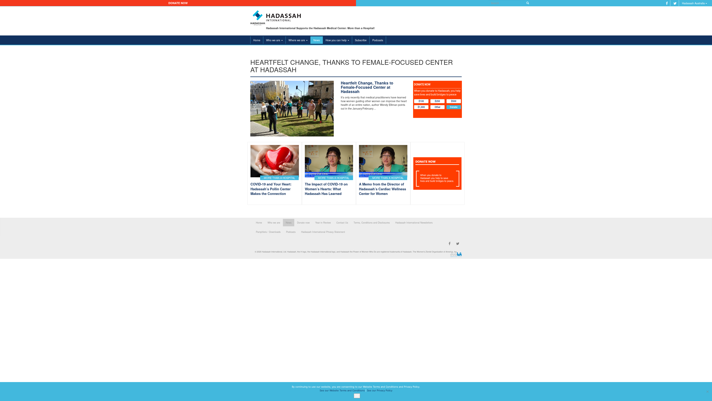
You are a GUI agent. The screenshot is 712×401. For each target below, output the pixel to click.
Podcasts (377, 40)
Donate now (178, 3)
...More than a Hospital (278, 178)
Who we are (273, 40)
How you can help (336, 40)
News (316, 40)
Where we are (297, 40)
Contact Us (342, 222)
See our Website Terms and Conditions (342, 390)
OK (357, 395)
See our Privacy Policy (379, 390)
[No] (707, 391)
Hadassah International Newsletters (414, 222)
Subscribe (361, 40)
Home (256, 40)
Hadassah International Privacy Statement (323, 232)
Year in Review (323, 222)
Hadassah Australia (694, 3)
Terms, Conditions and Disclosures (372, 222)
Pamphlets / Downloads (268, 232)
